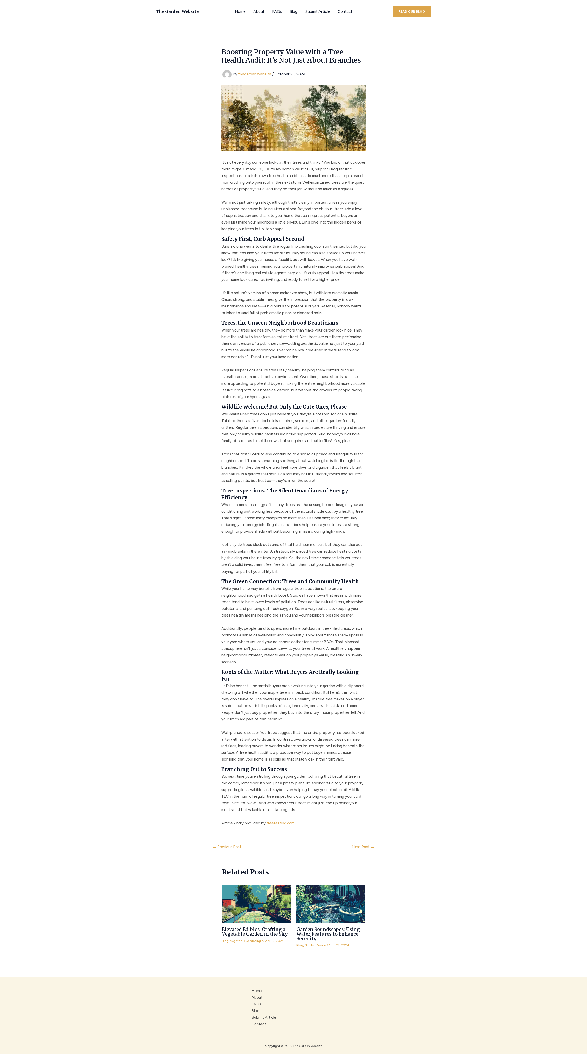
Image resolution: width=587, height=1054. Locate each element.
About (258, 11)
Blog (293, 11)
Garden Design (315, 945)
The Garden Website (177, 11)
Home (240, 11)
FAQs (277, 11)
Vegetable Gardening (245, 941)
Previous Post (227, 847)
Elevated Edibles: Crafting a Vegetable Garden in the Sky (255, 932)
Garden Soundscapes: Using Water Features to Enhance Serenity (328, 934)
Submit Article (317, 11)
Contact (345, 11)
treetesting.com (280, 823)
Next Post (363, 847)
